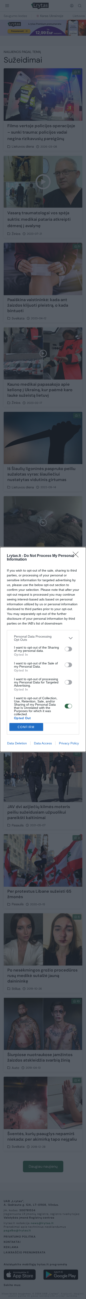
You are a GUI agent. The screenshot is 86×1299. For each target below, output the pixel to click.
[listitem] (43, 638)
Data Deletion (17, 743)
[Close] (77, 556)
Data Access (43, 743)
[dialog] (43, 649)
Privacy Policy (69, 743)
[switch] (68, 649)
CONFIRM (26, 727)
